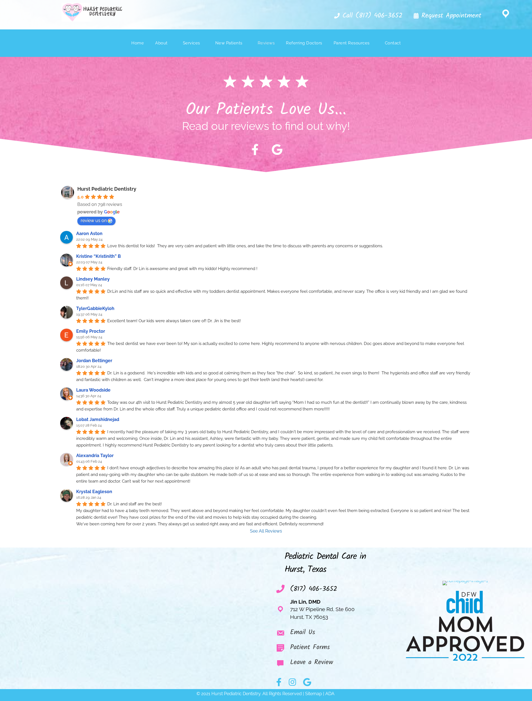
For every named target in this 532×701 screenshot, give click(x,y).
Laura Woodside (93, 390)
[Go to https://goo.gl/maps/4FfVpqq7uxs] (505, 14)
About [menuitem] (161, 43)
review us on (94, 220)
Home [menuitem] (137, 43)
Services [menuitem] (191, 43)
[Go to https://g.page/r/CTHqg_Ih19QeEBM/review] (334, 664)
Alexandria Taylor (95, 455)
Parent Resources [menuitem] (352, 43)
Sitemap (313, 693)
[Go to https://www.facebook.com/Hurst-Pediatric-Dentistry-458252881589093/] (254, 149)
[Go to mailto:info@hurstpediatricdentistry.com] (334, 634)
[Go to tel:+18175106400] (334, 589)
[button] (368, 16)
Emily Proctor (90, 331)
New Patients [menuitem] (228, 43)
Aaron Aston (89, 233)
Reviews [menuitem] (266, 43)
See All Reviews (266, 531)
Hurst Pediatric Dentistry (106, 189)
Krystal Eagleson (94, 491)
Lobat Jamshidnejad (97, 419)
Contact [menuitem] (393, 43)
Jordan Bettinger (94, 360)
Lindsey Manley (93, 279)
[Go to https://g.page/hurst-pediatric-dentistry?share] (277, 149)
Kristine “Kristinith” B (98, 256)
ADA (330, 693)
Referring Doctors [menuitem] (304, 43)
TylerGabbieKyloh (95, 308)
